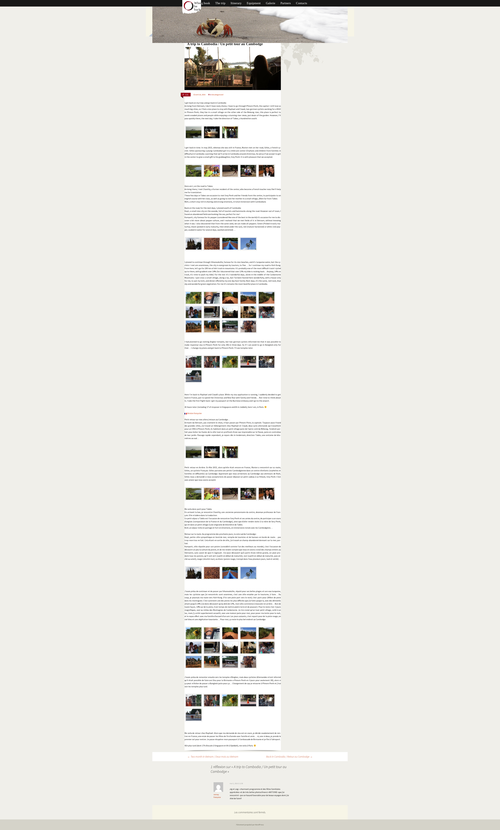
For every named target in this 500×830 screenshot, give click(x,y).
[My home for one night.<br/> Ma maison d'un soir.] (193, 326)
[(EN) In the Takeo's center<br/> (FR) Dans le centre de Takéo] (230, 171)
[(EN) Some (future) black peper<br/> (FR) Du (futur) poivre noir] (212, 244)
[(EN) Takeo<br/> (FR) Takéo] (193, 171)
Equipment (254, 3)
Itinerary (236, 3)
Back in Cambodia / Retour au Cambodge (289, 756)
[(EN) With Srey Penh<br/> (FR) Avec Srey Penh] (212, 171)
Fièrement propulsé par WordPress (250, 824)
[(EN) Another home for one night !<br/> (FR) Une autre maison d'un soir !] (230, 326)
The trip (220, 3)
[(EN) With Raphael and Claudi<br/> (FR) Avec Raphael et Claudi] (230, 132)
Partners (285, 3)
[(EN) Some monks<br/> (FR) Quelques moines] (212, 326)
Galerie (270, 3)
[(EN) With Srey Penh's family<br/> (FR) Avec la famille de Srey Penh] (248, 171)
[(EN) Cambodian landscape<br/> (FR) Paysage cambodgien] (193, 132)
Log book (204, 3)
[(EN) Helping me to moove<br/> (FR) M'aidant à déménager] (248, 312)
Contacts (301, 3)
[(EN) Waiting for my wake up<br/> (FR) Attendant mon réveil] (230, 312)
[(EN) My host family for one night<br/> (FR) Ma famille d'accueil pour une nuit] (266, 312)
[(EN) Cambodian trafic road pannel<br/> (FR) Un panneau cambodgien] (248, 244)
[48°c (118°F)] (212, 298)
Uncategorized (217, 94)
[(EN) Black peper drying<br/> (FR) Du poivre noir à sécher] (230, 244)
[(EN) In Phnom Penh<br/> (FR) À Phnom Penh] (248, 362)
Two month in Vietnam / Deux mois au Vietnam (213, 756)
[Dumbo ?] (193, 298)
